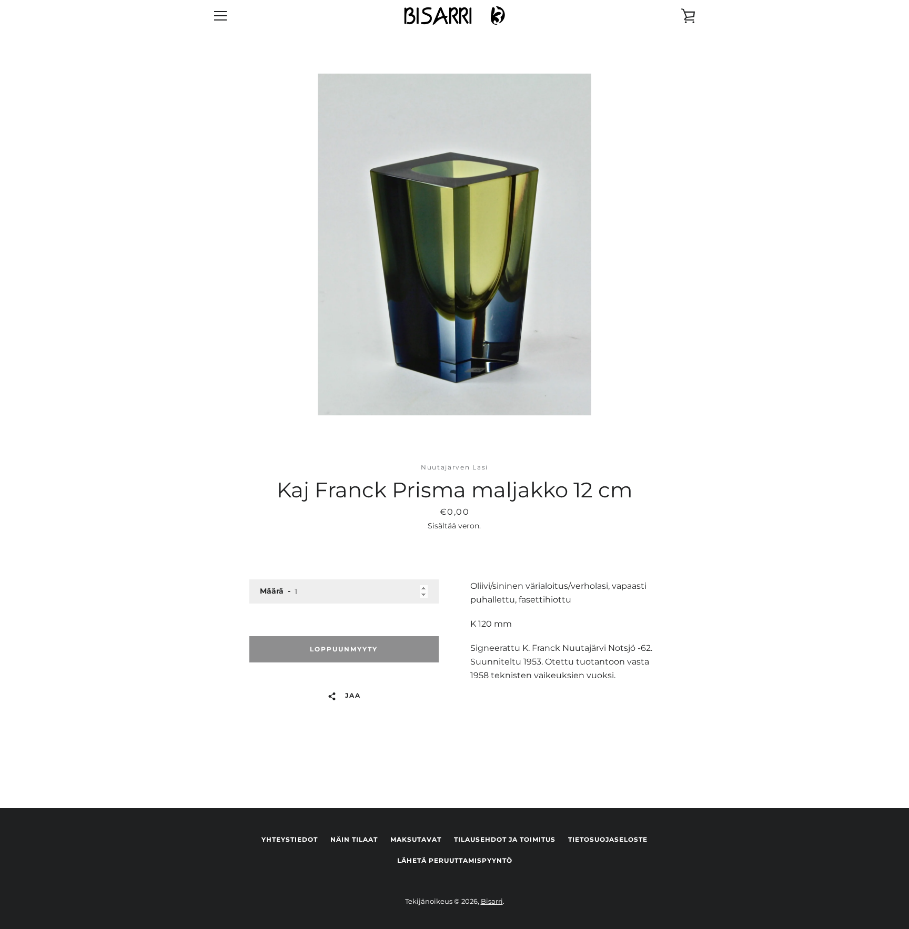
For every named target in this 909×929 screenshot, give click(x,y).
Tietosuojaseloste (608, 839)
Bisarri (492, 901)
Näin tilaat (354, 839)
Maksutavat (415, 839)
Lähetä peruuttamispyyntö (454, 860)
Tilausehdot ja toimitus (505, 839)
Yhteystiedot (289, 839)
